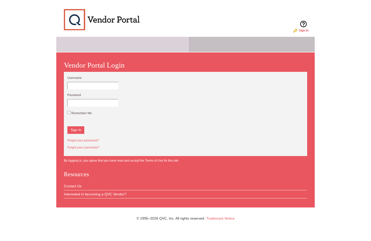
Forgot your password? (83, 140)
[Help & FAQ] (303, 20)
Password (74, 95)
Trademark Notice (220, 218)
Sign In (303, 30)
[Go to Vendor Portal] (98, 16)
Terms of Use (154, 160)
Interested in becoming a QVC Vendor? (95, 194)
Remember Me (81, 113)
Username (74, 77)
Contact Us (73, 186)
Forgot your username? (83, 147)
